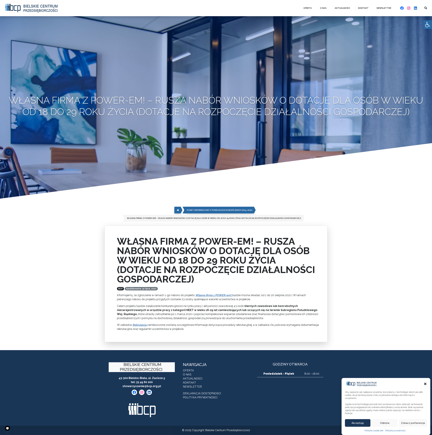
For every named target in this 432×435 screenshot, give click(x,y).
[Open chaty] (7, 428)
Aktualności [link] (342, 8)
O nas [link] (323, 8)
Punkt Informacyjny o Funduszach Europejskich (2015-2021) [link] (219, 210)
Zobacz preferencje (413, 423)
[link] (427, 24)
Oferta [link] (307, 8)
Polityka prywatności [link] (395, 430)
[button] (425, 384)
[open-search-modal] (425, 8)
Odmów (384, 423)
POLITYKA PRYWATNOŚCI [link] (200, 397)
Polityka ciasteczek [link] (373, 430)
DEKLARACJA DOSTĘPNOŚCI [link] (202, 393)
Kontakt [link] (363, 8)
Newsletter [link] (384, 8)
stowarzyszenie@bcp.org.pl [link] (142, 386)
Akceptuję (358, 423)
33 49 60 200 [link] (144, 382)
